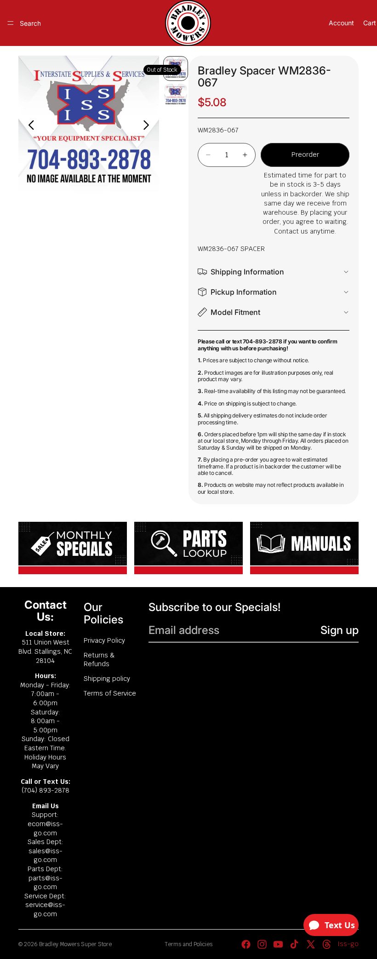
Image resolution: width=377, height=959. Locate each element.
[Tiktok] (294, 944)
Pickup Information (244, 292)
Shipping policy (107, 678)
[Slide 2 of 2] (175, 95)
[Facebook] (245, 944)
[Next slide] (148, 126)
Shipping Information (247, 271)
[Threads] (326, 944)
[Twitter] (310, 944)
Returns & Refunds (99, 659)
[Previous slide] (28, 126)
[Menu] (10, 23)
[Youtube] (278, 944)
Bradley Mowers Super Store (75, 944)
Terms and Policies (188, 944)
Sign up (339, 630)
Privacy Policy (104, 640)
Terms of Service (110, 693)
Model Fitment (235, 312)
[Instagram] (262, 944)
